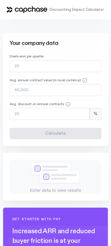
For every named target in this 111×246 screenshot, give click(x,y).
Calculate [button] (55, 133)
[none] (56, 63)
